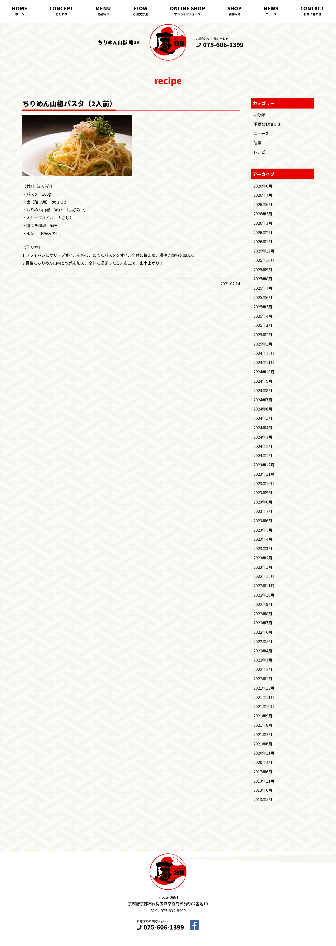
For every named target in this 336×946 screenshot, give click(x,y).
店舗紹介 (234, 14)
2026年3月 (262, 223)
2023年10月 (264, 483)
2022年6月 (262, 632)
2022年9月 (262, 604)
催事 (257, 143)
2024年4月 (262, 427)
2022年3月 (262, 660)
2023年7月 (262, 511)
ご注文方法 (140, 14)
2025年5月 (262, 307)
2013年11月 (264, 781)
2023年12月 (264, 465)
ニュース (271, 14)
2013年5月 (262, 799)
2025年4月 (262, 316)
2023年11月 (264, 474)
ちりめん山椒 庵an (119, 42)
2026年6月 (262, 204)
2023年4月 (262, 539)
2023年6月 (262, 520)
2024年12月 (264, 353)
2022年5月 (262, 641)
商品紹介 (103, 14)
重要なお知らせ (267, 124)
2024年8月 (262, 390)
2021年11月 (264, 697)
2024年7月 (262, 400)
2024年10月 (264, 372)
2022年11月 (264, 585)
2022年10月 (264, 595)
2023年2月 (262, 558)
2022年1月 (262, 678)
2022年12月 (264, 576)
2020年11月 (264, 753)
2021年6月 (262, 744)
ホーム (19, 14)
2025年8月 (262, 279)
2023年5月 (262, 530)
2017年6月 (262, 771)
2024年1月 (262, 455)
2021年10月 (264, 706)
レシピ (259, 152)
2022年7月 (262, 623)
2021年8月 (262, 725)
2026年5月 (262, 214)
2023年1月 (262, 567)
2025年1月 (262, 344)
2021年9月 (262, 716)
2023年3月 (262, 548)
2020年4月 (262, 762)
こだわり (61, 14)
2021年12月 (264, 688)
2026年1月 (262, 241)
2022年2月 (262, 669)
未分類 (259, 115)
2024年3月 (262, 437)
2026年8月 (262, 186)
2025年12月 (264, 251)
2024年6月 (262, 409)
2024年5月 (262, 418)
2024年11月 (264, 362)
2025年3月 (262, 325)
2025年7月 (262, 288)
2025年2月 (262, 334)
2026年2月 (262, 232)
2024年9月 (262, 381)
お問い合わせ (312, 14)
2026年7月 (262, 195)
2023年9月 (262, 492)
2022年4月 (262, 651)
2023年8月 (262, 502)
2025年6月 (262, 297)
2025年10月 (264, 260)
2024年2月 (262, 446)
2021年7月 (262, 734)
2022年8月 (262, 613)
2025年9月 (262, 269)
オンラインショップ (187, 14)
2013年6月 (262, 790)
